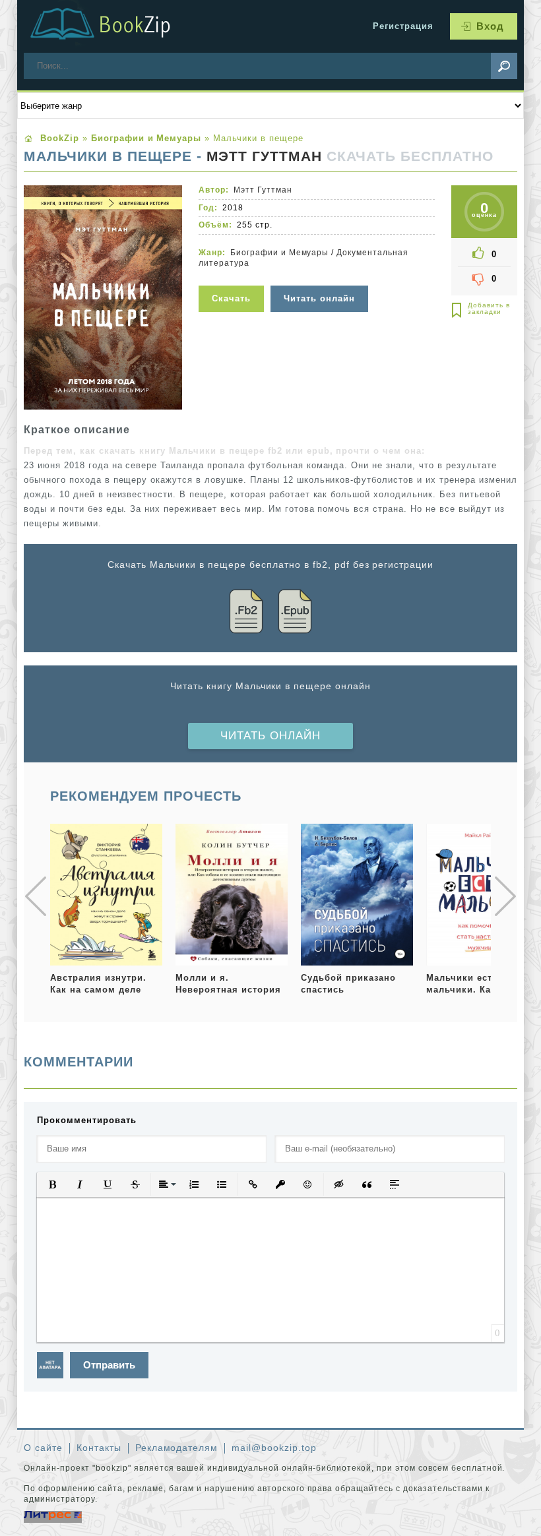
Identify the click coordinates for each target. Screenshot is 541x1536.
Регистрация (403, 26)
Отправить (109, 1364)
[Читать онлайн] (320, 277)
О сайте (43, 1447)
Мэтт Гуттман (265, 156)
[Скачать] (233, 277)
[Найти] (504, 66)
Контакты (99, 1447)
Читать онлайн (270, 735)
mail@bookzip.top (274, 1447)
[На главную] (116, 26)
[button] (52, 1184)
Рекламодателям (176, 1447)
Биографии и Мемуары (279, 252)
